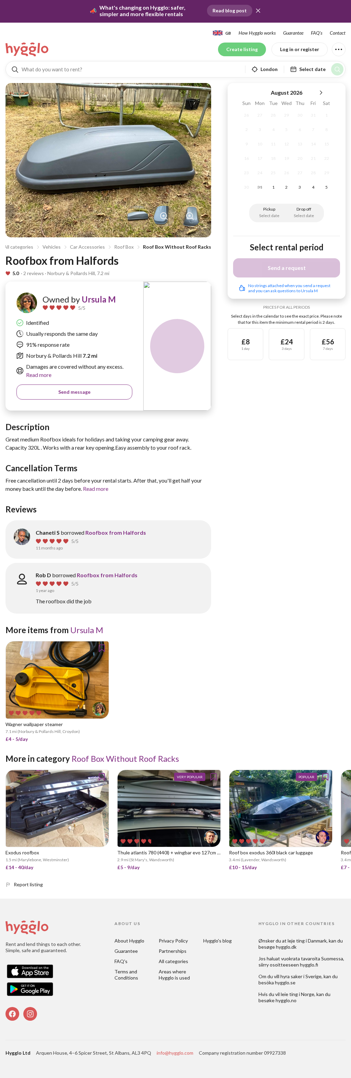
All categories (18, 247)
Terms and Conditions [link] (126, 975)
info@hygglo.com (175, 1053)
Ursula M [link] (99, 299)
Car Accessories (87, 247)
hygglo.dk (286, 947)
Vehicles (52, 247)
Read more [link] (38, 374)
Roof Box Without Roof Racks (177, 247)
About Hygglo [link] (129, 941)
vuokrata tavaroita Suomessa (312, 958)
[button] (258, 11)
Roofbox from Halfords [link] (115, 532)
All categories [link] (173, 961)
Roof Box (124, 247)
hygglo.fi (309, 965)
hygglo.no (286, 1000)
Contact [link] (338, 33)
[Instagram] (30, 1014)
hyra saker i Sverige (301, 976)
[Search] (337, 69)
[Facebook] (12, 1014)
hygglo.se (285, 982)
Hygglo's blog (217, 941)
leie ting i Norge (297, 994)
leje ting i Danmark (307, 941)
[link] (27, 49)
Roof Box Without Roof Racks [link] (125, 758)
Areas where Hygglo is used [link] (174, 975)
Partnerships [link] (172, 951)
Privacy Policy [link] (173, 941)
